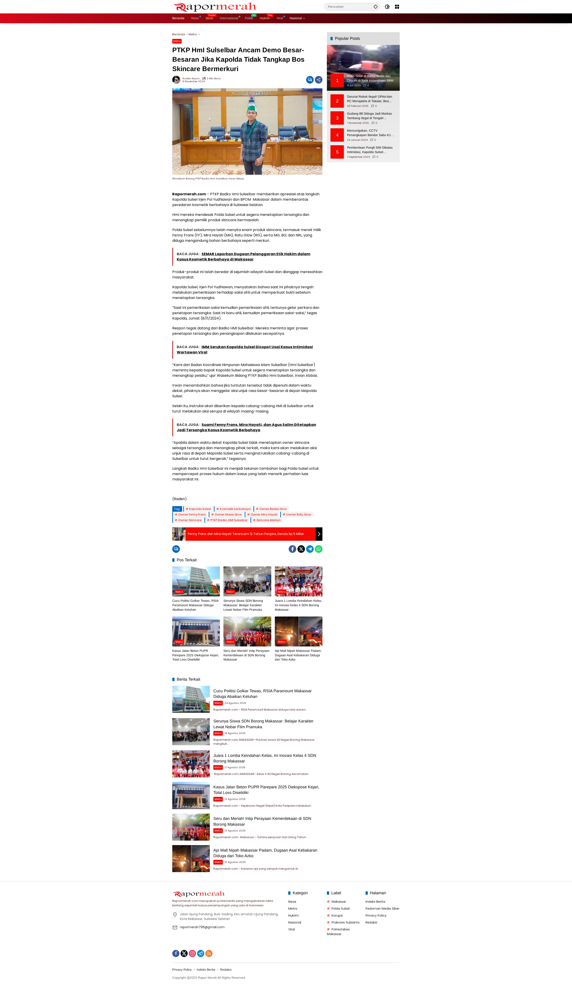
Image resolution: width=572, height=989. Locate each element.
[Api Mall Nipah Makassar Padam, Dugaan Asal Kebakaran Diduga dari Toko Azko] (298, 631)
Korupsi (337, 915)
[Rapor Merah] (217, 6)
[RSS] (208, 953)
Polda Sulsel (341, 908)
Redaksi (371, 922)
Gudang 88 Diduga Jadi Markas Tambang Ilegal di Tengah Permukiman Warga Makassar (369, 116)
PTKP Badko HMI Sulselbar (229, 520)
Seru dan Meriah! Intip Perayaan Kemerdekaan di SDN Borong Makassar (246, 655)
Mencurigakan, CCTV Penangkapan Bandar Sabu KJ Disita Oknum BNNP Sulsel (369, 133)
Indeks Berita (375, 901)
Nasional (294, 922)
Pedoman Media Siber (383, 908)
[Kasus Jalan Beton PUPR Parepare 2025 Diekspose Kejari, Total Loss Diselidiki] (196, 631)
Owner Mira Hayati (264, 514)
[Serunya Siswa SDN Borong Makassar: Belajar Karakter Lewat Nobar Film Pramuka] (247, 581)
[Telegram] (310, 549)
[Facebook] (292, 549)
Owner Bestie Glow (273, 509)
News (292, 901)
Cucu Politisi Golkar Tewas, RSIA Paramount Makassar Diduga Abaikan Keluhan (195, 605)
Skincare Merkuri (269, 520)
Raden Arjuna (191, 78)
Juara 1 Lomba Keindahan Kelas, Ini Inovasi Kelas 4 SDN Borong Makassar (298, 605)
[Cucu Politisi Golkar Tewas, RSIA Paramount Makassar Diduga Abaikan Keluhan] (196, 581)
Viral (291, 929)
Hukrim (293, 915)
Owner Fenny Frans (192, 514)
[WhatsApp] (318, 549)
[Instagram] (192, 953)
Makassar (339, 901)
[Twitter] (301, 549)
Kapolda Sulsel (200, 509)
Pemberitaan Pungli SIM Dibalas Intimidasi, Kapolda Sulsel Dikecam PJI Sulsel (370, 150)
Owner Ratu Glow (298, 514)
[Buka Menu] (397, 6)
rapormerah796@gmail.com (202, 927)
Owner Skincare (190, 520)
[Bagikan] (318, 80)
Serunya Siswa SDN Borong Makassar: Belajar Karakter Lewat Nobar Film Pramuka (243, 605)
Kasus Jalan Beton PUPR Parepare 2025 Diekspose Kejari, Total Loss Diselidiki (195, 655)
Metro (177, 41)
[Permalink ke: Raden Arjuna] (177, 80)
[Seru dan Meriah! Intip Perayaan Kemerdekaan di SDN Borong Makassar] (247, 631)
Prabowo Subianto (346, 922)
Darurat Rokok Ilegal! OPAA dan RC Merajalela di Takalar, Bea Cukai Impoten (369, 99)
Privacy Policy (376, 915)
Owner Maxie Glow (228, 514)
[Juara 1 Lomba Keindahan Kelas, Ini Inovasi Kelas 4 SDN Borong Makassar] (298, 581)
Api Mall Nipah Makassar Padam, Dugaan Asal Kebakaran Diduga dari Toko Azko (298, 655)
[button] (375, 6)
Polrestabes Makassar (338, 931)
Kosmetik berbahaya (235, 509)
